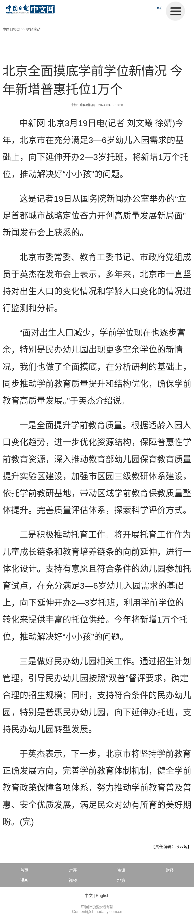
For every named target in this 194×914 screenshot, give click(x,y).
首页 (24, 870)
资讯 (121, 870)
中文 (89, 896)
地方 (121, 880)
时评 (73, 870)
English (102, 896)
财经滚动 (33, 29)
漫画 (24, 880)
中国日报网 (11, 29)
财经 (170, 870)
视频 (73, 880)
